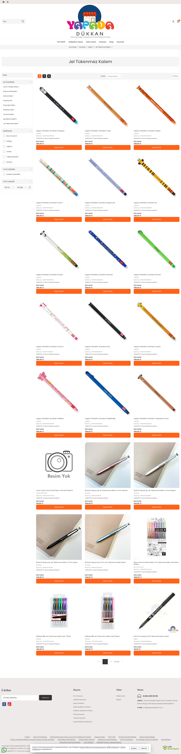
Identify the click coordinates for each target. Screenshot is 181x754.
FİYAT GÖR (111, 737)
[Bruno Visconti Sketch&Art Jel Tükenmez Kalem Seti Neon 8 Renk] (156, 537)
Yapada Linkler (99, 737)
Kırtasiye (82, 47)
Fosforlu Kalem (8, 114)
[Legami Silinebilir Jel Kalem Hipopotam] (108, 177)
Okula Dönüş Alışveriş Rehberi (70, 742)
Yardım (27, 737)
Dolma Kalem (8, 96)
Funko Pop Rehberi (126, 740)
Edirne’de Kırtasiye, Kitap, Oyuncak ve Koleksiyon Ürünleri (70, 737)
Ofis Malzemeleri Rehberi (67, 740)
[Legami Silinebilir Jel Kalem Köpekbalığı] (108, 393)
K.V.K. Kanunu (78, 696)
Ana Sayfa (61, 42)
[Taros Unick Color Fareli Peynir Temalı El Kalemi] (59, 465)
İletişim (119, 700)
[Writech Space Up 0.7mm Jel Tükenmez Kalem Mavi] (108, 537)
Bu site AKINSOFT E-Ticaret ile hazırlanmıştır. (19, 751)
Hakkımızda (120, 696)
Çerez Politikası (78, 703)
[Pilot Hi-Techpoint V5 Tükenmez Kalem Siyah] (156, 611)
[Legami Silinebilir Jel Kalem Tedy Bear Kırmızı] (156, 393)
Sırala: (103, 76)
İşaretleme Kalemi (10, 119)
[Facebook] (4, 704)
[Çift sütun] (44, 76)
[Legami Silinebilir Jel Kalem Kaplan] (156, 105)
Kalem (90, 47)
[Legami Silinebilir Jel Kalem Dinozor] (156, 249)
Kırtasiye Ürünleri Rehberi (127, 737)
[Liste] (49, 76)
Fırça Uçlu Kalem (9, 105)
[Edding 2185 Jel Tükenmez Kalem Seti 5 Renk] (108, 611)
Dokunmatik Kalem (10, 91)
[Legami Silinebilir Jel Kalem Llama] (59, 177)
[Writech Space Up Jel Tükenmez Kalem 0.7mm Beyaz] (156, 465)
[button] (61, 42)
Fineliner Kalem (8, 110)
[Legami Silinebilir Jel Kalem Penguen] (59, 105)
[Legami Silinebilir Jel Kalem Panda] (59, 249)
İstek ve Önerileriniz (40, 737)
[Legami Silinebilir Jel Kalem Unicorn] (59, 321)
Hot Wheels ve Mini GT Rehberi (147, 740)
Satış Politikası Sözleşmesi (82, 722)
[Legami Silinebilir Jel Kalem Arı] (156, 177)
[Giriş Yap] (172, 21)
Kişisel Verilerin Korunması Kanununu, (93, 747)
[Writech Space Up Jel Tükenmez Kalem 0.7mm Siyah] (59, 537)
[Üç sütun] (39, 76)
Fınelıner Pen (7, 101)
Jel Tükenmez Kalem (103, 47)
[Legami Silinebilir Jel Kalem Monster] (108, 249)
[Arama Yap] (23, 21)
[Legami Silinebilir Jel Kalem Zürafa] (156, 321)
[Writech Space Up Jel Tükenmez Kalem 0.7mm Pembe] (108, 465)
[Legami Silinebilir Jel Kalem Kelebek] (59, 393)
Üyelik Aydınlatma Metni (82, 707)
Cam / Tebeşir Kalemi (11, 87)
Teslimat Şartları (79, 718)
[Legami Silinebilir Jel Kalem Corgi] (108, 105)
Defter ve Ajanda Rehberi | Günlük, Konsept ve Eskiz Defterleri (32, 740)
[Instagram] (9, 704)
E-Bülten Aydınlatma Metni (83, 711)
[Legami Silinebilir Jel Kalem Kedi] (108, 321)
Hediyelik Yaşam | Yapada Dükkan (109, 742)
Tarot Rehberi (88, 742)
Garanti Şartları (78, 714)
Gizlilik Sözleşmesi (79, 700)
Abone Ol (45, 697)
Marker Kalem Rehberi (87, 740)
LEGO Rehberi (166, 740)
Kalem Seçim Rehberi (147, 737)
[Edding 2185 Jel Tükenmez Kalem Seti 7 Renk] (59, 611)
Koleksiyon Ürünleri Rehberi (107, 740)
